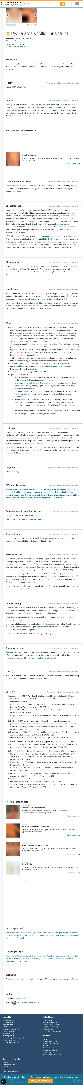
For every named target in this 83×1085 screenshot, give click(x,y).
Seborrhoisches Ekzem (10, 1071)
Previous (7, 15)
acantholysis (63, 229)
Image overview (12, 25)
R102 (69, 569)
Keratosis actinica (13, 489)
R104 (64, 569)
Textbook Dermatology (50, 1022)
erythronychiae (16, 366)
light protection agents (47, 538)
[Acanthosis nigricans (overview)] (13, 849)
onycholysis (32, 368)
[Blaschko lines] (13, 868)
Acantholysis (31, 932)
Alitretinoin (33, 935)
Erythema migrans (9, 1064)
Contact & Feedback (50, 1050)
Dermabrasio (11, 652)
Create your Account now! (41, 1080)
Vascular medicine (9, 1042)
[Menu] (77, 4)
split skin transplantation (37, 657)
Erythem (5, 1062)
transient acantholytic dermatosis (20, 494)
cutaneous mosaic (39, 107)
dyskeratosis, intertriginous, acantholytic (45, 497)
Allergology (6, 1020)
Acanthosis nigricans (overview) (59, 955)
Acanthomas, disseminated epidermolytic (53, 932)
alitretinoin (47, 617)
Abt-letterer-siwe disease (15, 932)
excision (19, 657)
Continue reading (73, 163)
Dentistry (6, 1025)
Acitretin (73, 932)
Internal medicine (8, 1031)
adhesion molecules (61, 223)
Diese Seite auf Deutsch (52, 1025)
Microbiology (7, 1033)
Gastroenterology (8, 1029)
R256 (36, 564)
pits (45, 346)
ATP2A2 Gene (53, 935)
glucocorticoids (42, 623)
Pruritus (5, 1069)
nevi (54, 492)
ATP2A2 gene (51, 210)
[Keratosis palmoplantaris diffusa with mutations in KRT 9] (13, 830)
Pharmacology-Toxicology (11, 1038)
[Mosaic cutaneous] (13, 159)
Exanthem (6, 1067)
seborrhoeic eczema (65, 492)
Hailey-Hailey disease (51, 239)
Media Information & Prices (52, 1055)
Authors (46, 1046)
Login (56, 1041)
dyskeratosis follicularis (24, 388)
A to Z (12, 1020)
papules (13, 330)
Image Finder (32, 25)
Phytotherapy (7, 1040)
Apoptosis (42, 935)
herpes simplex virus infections (29, 519)
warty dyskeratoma (30, 489)
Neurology (6, 1036)
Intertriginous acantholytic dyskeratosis (31, 382)
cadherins (21, 226)
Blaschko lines (55, 107)
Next (35, 15)
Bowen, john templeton (69, 935)
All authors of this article (14, 41)
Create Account (48, 1041)
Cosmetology (7, 1022)
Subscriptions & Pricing (51, 1043)
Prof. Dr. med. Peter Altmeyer (28, 1003)
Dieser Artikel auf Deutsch (16, 46)
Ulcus (4, 1073)
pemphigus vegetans (31, 492)
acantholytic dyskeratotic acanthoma (50, 494)
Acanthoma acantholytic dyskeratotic (31, 955)
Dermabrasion (11, 961)
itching (73, 335)
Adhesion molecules (22, 958)
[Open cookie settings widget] (3, 1081)
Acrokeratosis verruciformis (17, 935)
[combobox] (41, 4)
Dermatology (7, 1027)
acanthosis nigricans (47, 489)
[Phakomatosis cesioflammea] (13, 812)
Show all (20, 938)
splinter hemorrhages (53, 366)
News (45, 1039)
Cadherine (10, 938)
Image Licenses (48, 1052)
